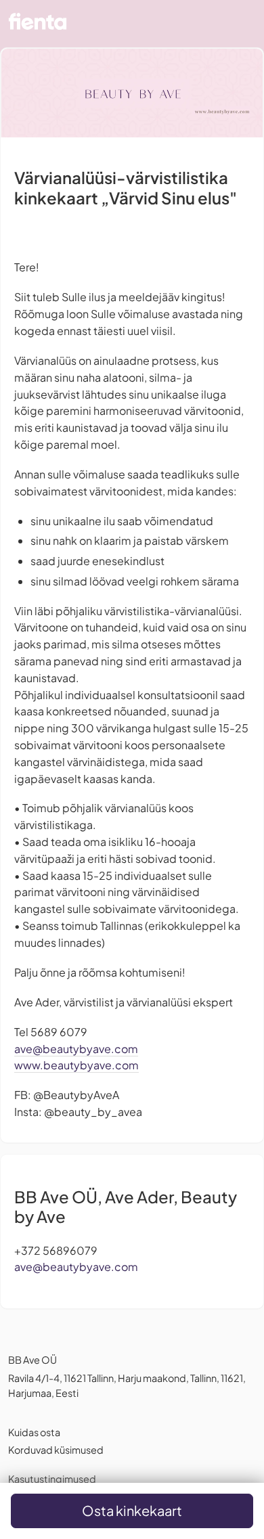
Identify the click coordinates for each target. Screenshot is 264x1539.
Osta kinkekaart (132, 1510)
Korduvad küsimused (56, 1450)
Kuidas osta (34, 1432)
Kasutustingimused (52, 1479)
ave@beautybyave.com (76, 1049)
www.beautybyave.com (76, 1065)
